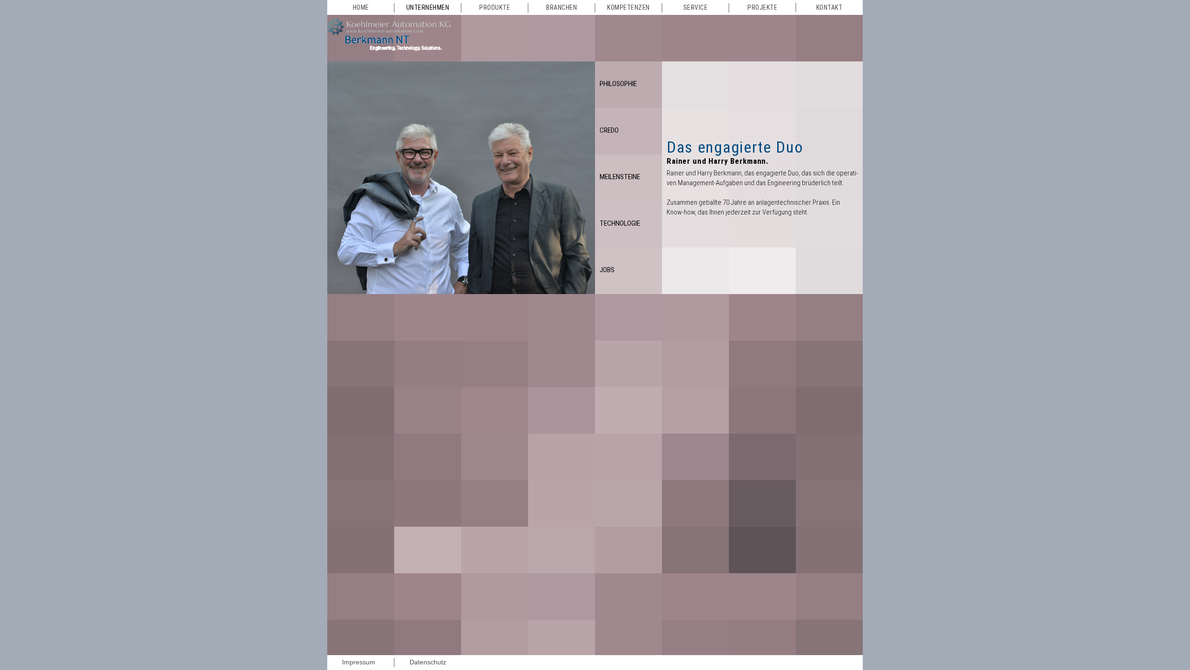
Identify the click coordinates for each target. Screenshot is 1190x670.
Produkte (494, 7)
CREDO (609, 130)
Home (361, 7)
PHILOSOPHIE (618, 84)
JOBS (607, 270)
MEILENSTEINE (620, 177)
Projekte (762, 7)
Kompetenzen (628, 7)
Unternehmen (428, 7)
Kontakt (829, 7)
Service (695, 7)
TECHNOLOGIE (620, 223)
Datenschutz (428, 662)
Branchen (561, 7)
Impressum (358, 662)
